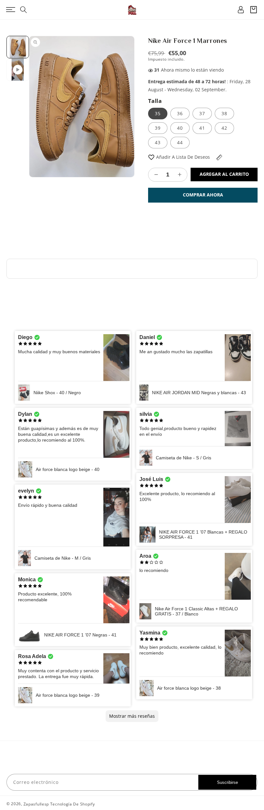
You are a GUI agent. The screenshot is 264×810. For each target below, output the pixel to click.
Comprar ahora (203, 195)
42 (224, 128)
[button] (10, 9)
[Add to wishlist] (151, 157)
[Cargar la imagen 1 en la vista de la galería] (17, 47)
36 (180, 113)
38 (224, 113)
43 (158, 142)
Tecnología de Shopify (72, 804)
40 (180, 128)
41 (202, 128)
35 (158, 113)
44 (180, 142)
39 (158, 128)
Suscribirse (227, 782)
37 (202, 113)
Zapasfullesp (36, 804)
